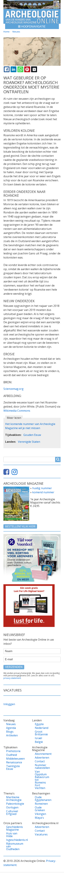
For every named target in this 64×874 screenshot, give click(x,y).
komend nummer (43, 492)
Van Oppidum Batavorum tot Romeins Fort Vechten (41, 780)
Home (6, 31)
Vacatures (41, 834)
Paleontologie (12, 803)
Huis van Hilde (11, 835)
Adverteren (41, 757)
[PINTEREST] (27, 69)
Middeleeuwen (12, 758)
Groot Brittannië (41, 733)
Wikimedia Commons (16, 410)
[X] (34, 69)
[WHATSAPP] (20, 69)
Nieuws (16, 31)
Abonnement (41, 754)
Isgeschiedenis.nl (12, 840)
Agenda (11, 728)
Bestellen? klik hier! (20, 526)
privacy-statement (12, 678)
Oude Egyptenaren (41, 798)
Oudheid (11, 755)
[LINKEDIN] (13, 69)
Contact (40, 761)
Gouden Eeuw (32, 435)
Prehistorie (12, 751)
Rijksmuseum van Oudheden (12, 846)
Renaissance (12, 762)
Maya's (39, 817)
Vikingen (40, 814)
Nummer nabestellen (41, 766)
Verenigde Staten (29, 442)
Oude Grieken (40, 809)
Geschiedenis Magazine (12, 828)
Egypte (39, 724)
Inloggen (9, 704)
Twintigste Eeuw (12, 767)
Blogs (9, 731)
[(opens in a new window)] (7, 473)
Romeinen (41, 803)
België (39, 742)
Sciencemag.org (13, 389)
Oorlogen (12, 807)
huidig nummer (42, 488)
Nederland (41, 728)
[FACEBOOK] (7, 69)
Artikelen (12, 735)
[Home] (32, 16)
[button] (32, 26)
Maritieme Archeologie (12, 798)
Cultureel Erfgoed (12, 812)
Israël (38, 738)
